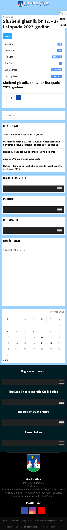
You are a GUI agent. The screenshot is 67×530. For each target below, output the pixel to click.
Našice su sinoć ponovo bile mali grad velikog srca (29, 152)
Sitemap (53, 527)
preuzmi (7, 36)
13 (33, 337)
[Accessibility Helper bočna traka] (63, 14)
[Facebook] (24, 510)
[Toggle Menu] (59, 188)
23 (59, 343)
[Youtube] (41, 510)
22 (51, 343)
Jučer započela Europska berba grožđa (23, 134)
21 (42, 343)
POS (16, 527)
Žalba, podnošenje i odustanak (34, 527)
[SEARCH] (60, 115)
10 (7, 337)
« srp (5, 360)
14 (42, 337)
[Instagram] (32, 510)
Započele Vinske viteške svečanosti (21, 159)
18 (16, 343)
